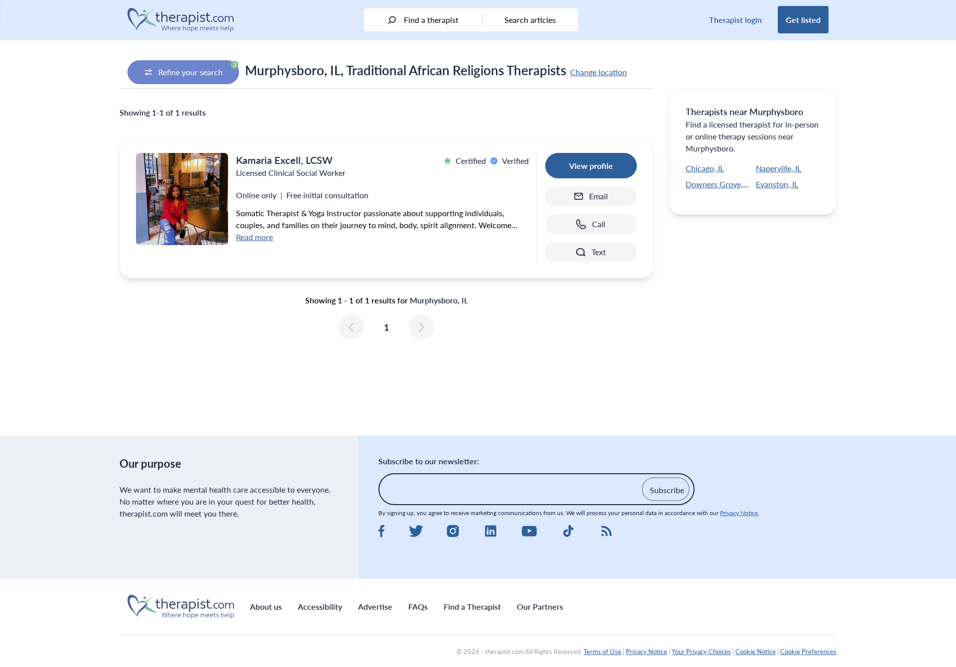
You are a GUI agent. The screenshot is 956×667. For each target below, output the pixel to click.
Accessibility (320, 606)
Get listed (803, 19)
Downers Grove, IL (718, 184)
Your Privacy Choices (701, 651)
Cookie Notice (755, 651)
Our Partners (540, 606)
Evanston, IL (777, 184)
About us (266, 606)
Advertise (375, 606)
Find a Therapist (472, 606)
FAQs (418, 606)
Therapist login (735, 19)
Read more (254, 237)
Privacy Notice (739, 513)
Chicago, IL (705, 168)
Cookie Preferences (808, 651)
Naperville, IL (778, 168)
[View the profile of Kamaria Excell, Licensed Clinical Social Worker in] (182, 199)
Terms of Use (602, 651)
